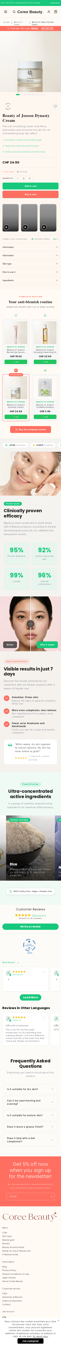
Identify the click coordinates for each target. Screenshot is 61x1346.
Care (4, 1232)
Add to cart (30, 186)
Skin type (7, 1236)
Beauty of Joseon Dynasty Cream (43, 23)
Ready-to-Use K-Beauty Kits (16, 1251)
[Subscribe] (51, 1196)
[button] (55, 12)
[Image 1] (18, 94)
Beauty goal (8, 1240)
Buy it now (30, 194)
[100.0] (29, 945)
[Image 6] (33, 94)
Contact (6, 1304)
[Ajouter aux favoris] (55, 106)
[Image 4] (27, 94)
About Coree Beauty (12, 1281)
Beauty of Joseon (18, 23)
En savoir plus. (40, 1336)
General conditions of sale (15, 1274)
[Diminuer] (18, 178)
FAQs (4, 1293)
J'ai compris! (30, 1341)
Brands (6, 1243)
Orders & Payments (12, 1300)
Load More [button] (30, 997)
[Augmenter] (30, 178)
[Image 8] (38, 94)
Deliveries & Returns (12, 1297)
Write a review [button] (30, 926)
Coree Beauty (30, 12)
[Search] (14, 12)
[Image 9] (41, 94)
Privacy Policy (9, 1270)
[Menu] (6, 12)
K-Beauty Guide (10, 1254)
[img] (19, 971)
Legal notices (9, 1277)
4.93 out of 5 (39, 915)
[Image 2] (22, 94)
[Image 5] (30, 94)
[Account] (49, 12)
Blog (4, 1266)
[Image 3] (24, 94)
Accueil (6, 22)
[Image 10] (44, 94)
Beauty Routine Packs (13, 1247)
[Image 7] (36, 94)
